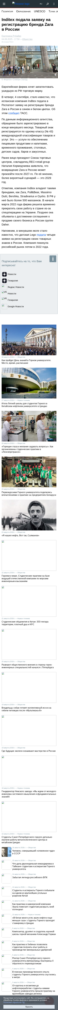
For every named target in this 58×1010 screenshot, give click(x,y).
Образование (23, 11)
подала (41, 234)
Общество (27, 39)
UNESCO (39, 11)
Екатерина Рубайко (11, 36)
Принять (29, 1007)
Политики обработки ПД (14, 1002)
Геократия (7, 11)
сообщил (13, 113)
